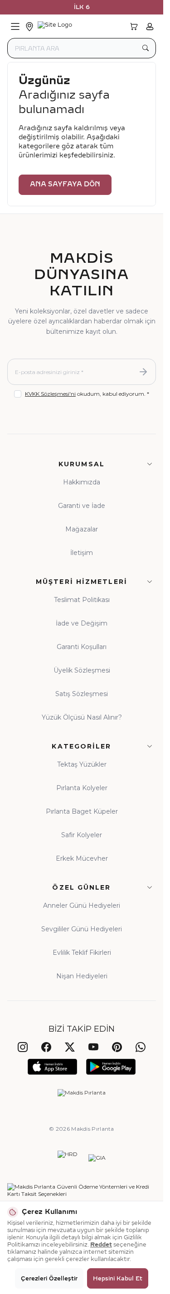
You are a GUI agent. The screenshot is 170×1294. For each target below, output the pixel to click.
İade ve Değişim (81, 623)
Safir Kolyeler (81, 835)
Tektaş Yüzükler (82, 764)
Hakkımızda (81, 482)
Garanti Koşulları (82, 647)
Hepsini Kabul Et (117, 1278)
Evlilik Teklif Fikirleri (82, 952)
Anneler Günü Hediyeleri (81, 905)
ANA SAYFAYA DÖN (65, 184)
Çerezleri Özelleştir (49, 1278)
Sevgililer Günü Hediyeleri (81, 929)
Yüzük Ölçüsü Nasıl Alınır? (82, 717)
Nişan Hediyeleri (81, 976)
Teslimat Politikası (82, 600)
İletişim (81, 553)
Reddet (101, 1245)
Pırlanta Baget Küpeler (82, 811)
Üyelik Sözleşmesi (81, 670)
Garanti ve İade (81, 506)
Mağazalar (81, 529)
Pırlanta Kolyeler (81, 788)
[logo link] (81, 26)
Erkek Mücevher (82, 858)
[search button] (145, 48)
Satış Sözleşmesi (81, 694)
